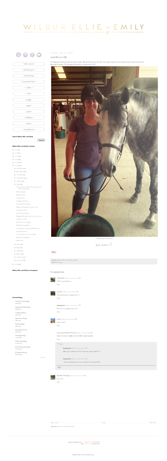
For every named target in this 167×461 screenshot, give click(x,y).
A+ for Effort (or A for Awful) (26, 234)
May (18, 248)
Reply (58, 284)
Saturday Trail (21, 210)
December (20, 168)
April (18, 251)
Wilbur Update (21, 192)
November (20, 171)
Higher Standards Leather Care (27, 207)
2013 (16, 264)
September (20, 178)
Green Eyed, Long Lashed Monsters (27, 228)
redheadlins (61, 278)
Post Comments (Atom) (66, 426)
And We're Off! (21, 219)
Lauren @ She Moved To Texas (66, 333)
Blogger (91, 455)
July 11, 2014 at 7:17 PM (73, 305)
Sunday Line (20, 198)
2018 (16, 153)
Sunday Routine (21, 231)
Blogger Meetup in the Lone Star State (29, 216)
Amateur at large (21, 318)
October (19, 175)
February (20, 257)
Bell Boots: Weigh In (22, 237)
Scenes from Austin (22, 213)
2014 (16, 165)
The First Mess (19, 324)
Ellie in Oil (19, 240)
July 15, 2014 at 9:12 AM (78, 375)
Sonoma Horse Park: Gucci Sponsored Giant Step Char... (28, 188)
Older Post (152, 423)
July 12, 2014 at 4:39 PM (69, 319)
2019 (16, 150)
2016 (16, 159)
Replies (61, 344)
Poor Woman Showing (22, 347)
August (19, 181)
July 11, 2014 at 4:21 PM (73, 278)
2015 (16, 162)
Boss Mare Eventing (63, 375)
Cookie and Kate (20, 313)
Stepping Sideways (22, 201)
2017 (16, 156)
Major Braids (20, 195)
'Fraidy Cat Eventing (22, 301)
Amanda (59, 292)
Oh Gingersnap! (20, 335)
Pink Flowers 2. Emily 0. (24, 222)
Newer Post (54, 423)
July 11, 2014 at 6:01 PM (71, 292)
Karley (59, 319)
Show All (42, 357)
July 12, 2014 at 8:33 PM (85, 333)
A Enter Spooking (21, 341)
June (18, 244)
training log (59, 262)
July (18, 184)
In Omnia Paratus (21, 352)
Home (104, 423)
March (19, 254)
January (19, 260)
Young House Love (21, 330)
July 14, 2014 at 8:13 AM (79, 359)
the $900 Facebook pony (23, 307)
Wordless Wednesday (23, 204)
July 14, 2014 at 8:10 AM (79, 348)
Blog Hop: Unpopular (23, 225)
